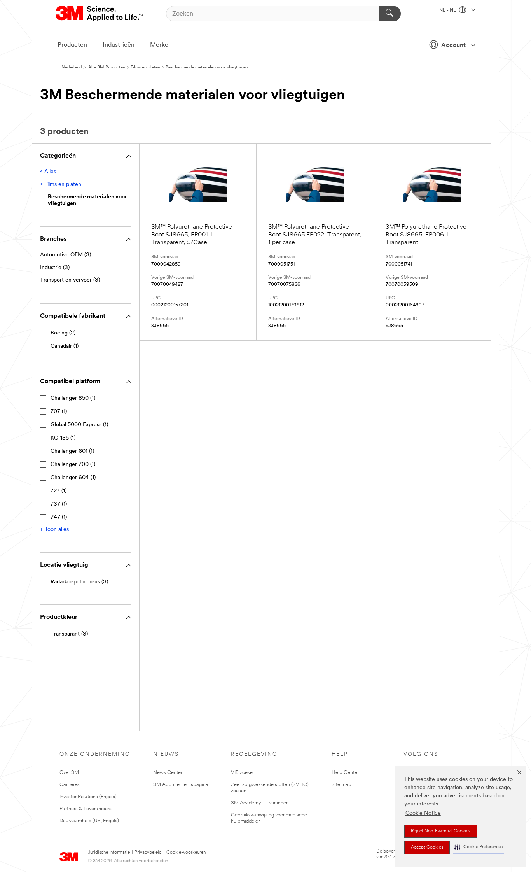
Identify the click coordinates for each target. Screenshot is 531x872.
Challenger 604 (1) (73, 478)
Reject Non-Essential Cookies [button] (440, 831)
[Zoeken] (390, 13)
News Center (167, 772)
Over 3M (69, 772)
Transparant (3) (69, 634)
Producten (72, 45)
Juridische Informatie (109, 852)
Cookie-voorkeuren (186, 852)
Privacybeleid (148, 852)
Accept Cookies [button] (427, 847)
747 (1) (59, 517)
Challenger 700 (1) (73, 465)
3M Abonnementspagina (180, 784)
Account (453, 45)
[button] (478, 847)
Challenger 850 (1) (73, 398)
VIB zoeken (243, 772)
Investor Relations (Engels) (88, 796)
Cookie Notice (423, 813)
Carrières (69, 784)
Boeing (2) (63, 333)
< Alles (48, 172)
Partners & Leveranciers (85, 808)
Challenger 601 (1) (72, 451)
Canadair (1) (65, 346)
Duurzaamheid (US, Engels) (89, 820)
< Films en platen (60, 184)
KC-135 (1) (63, 438)
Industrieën (118, 45)
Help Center (345, 772)
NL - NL (448, 10)
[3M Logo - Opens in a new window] (100, 13)
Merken (161, 45)
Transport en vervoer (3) (70, 280)
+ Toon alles (54, 529)
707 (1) (59, 412)
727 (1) (58, 491)
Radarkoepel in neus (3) (79, 582)
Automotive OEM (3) (65, 255)
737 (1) (59, 504)
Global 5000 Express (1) (79, 425)
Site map (341, 784)
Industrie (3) (55, 268)
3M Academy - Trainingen (260, 802)
